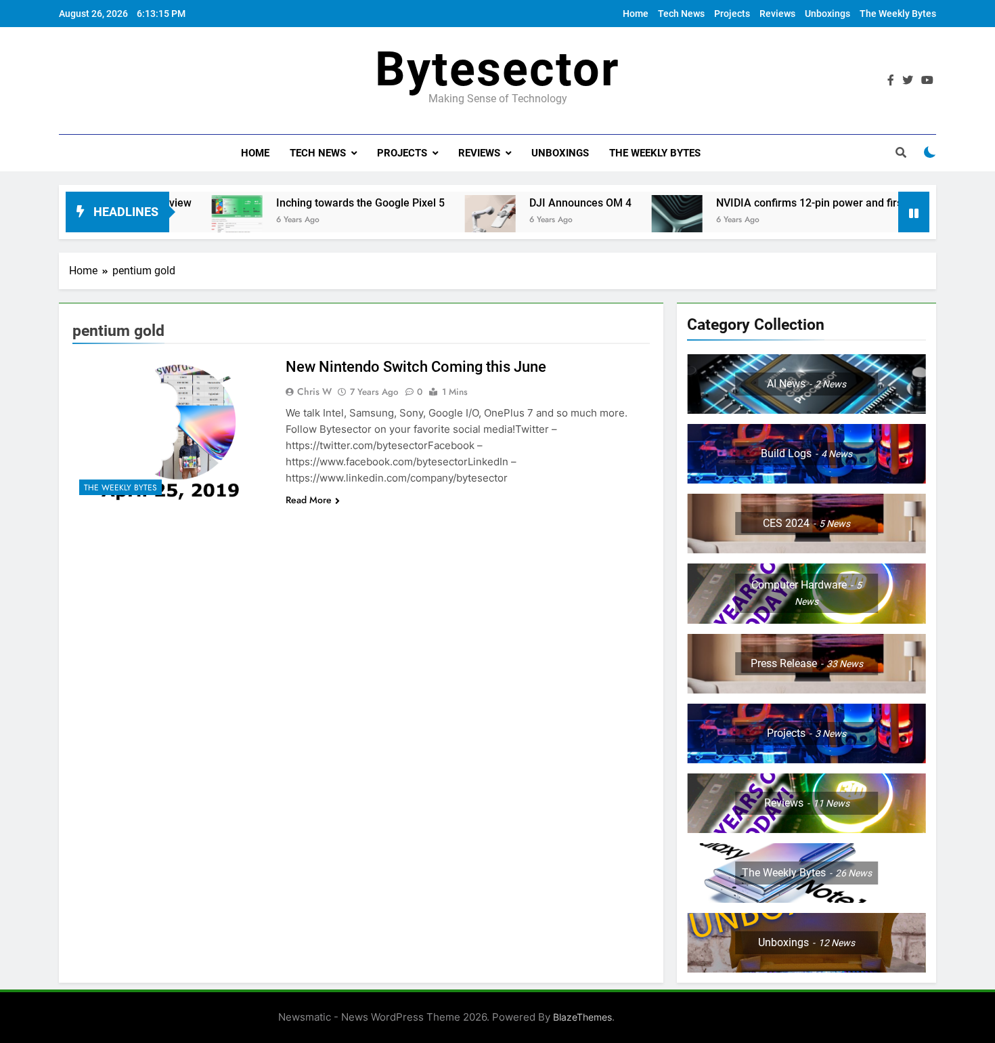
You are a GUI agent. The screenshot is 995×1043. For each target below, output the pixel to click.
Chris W (314, 391)
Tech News (681, 13)
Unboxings (827, 13)
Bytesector (497, 69)
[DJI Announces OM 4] (450, 220)
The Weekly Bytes (898, 13)
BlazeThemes (582, 1017)
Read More (309, 500)
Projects (732, 13)
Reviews (777, 13)
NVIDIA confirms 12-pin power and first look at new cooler (816, 202)
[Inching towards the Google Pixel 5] (197, 220)
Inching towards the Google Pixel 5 (320, 202)
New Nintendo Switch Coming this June (416, 366)
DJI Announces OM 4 (540, 202)
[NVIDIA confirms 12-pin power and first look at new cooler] (637, 220)
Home (635, 13)
